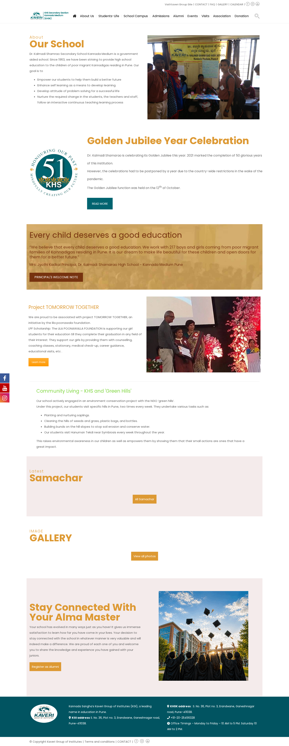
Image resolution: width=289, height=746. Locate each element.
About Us (87, 16)
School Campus (136, 16)
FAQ (212, 4)
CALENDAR (236, 4)
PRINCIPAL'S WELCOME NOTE (56, 277)
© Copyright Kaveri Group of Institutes (55, 742)
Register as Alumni (45, 667)
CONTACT (201, 4)
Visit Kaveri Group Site (178, 4)
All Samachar (144, 499)
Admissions (160, 16)
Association (222, 16)
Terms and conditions (100, 742)
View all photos (144, 556)
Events (192, 16)
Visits (205, 16)
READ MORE (100, 204)
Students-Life (108, 16)
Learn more (38, 362)
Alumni (178, 16)
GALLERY (223, 4)
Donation (242, 16)
